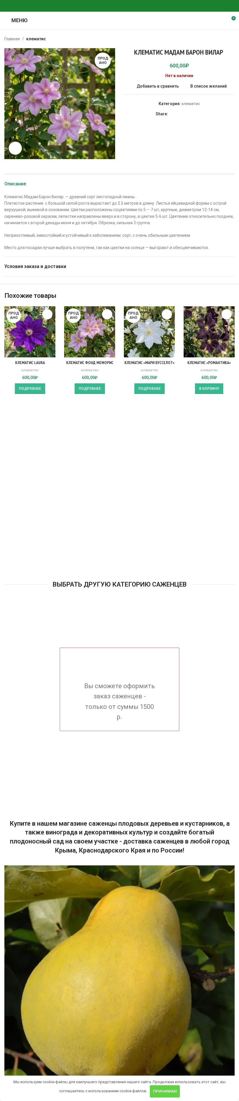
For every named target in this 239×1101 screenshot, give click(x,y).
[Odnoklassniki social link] (105, 6)
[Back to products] (224, 38)
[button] (209, 388)
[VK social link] (119, 6)
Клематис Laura (30, 362)
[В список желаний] (47, 314)
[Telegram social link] (126, 6)
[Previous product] (217, 38)
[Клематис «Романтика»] (209, 331)
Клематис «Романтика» (209, 362)
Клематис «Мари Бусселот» (149, 362)
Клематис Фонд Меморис (89, 362)
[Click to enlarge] (15, 148)
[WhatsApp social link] (112, 6)
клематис (36, 38)
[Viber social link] (133, 6)
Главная (12, 38)
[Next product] (231, 38)
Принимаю (165, 1091)
